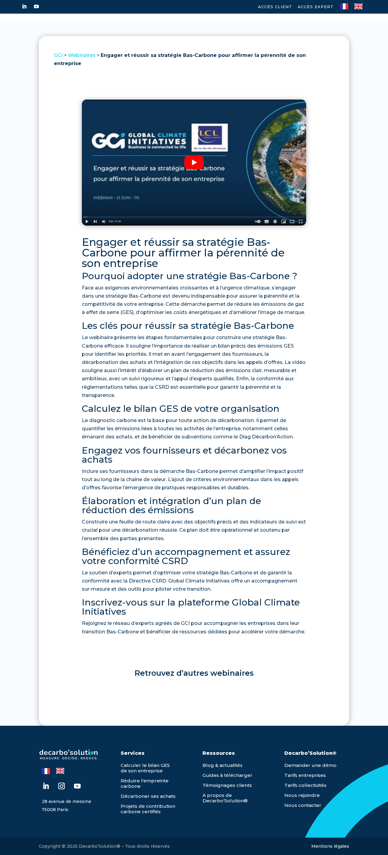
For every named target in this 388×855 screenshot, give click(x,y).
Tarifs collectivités (305, 785)
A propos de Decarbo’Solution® (225, 798)
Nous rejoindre (302, 795)
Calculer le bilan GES (145, 765)
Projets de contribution (148, 806)
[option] (360, 6)
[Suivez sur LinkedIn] (24, 6)
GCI (58, 55)
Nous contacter (302, 805)
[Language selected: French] (354, 6)
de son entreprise (142, 771)
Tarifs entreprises (305, 775)
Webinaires (81, 55)
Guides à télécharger (227, 775)
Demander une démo (310, 765)
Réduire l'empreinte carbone (145, 783)
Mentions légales (330, 846)
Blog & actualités (222, 765)
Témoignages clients (227, 785)
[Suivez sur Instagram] (61, 786)
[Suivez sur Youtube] (36, 6)
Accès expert (316, 6)
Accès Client (275, 6)
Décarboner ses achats (148, 796)
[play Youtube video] (194, 163)
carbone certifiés (141, 811)
